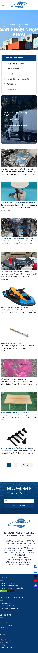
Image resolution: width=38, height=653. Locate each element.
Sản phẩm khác (12, 89)
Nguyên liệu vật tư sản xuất (17, 79)
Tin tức (2, 620)
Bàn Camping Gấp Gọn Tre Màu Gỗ (15, 412)
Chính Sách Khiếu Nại (7, 606)
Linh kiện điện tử (13, 69)
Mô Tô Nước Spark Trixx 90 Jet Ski (14, 308)
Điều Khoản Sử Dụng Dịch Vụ (10, 608)
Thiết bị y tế (11, 84)
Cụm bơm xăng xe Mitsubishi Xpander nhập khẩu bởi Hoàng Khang (18, 203)
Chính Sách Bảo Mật (7, 603)
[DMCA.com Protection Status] (7, 591)
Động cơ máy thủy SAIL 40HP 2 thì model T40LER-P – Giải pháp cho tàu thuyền (17, 239)
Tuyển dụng (4, 628)
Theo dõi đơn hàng (7, 647)
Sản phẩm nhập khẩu (7, 623)
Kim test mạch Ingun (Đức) (11, 343)
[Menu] (2, 5)
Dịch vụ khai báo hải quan (9, 586)
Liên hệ (2, 645)
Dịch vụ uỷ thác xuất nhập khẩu (11, 588)
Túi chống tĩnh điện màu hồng (13, 379)
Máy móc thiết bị (13, 74)
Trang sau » (27, 465)
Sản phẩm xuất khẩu (7, 625)
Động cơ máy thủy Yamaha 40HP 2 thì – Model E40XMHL (17, 272)
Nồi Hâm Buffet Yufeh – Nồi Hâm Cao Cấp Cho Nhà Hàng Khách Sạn (17, 170)
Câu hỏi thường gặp (7, 640)
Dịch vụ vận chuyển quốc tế (10, 583)
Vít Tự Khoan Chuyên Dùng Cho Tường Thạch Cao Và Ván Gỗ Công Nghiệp (16, 448)
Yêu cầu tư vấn (5, 642)
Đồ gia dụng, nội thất (15, 64)
